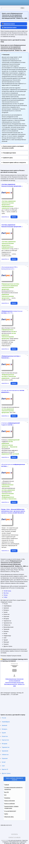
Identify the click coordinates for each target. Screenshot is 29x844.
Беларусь (4, 729)
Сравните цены (8, 157)
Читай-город (7, 591)
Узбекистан (5, 754)
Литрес (6, 595)
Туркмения (5, 751)
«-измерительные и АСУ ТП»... (11, 312)
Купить (14, 216)
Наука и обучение (9, 800)
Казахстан (5, 736)
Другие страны (6, 773)
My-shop (6, 593)
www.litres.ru (5, 217)
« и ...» (10, 357)
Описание (6, 54)
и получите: (14, 162)
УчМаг (5, 597)
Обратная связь (9, 817)
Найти (6, 814)
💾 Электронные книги (9, 27)
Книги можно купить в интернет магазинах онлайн (13, 147)
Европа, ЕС (5, 769)
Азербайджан (6, 722)
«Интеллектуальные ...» (13, 465)
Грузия (4, 732)
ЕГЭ (5, 795)
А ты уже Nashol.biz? (10, 811)
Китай (3, 762)
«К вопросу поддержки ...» (10, 424)
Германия (5, 758)
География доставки (9, 153)
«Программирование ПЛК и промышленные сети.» (9, 268)
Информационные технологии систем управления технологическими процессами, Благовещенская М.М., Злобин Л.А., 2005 (14, 682)
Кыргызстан (5, 740)
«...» (12, 185)
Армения (4, 725)
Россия (4, 718)
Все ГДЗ (6, 792)
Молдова (4, 743)
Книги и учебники (9, 803)
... (27, 183)
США (3, 766)
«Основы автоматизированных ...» (12, 391)
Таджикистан (5, 747)
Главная (6, 784)
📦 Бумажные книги (8, 24)
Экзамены (7, 798)
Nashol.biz (4, 840)
